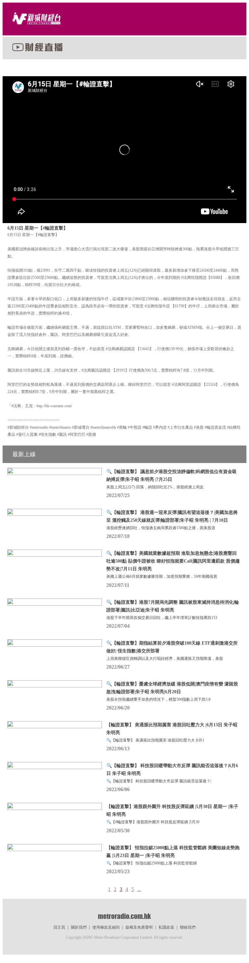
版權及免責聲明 (139, 927)
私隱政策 (166, 927)
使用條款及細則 (106, 927)
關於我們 (79, 927)
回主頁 (59, 927)
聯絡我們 (188, 927)
